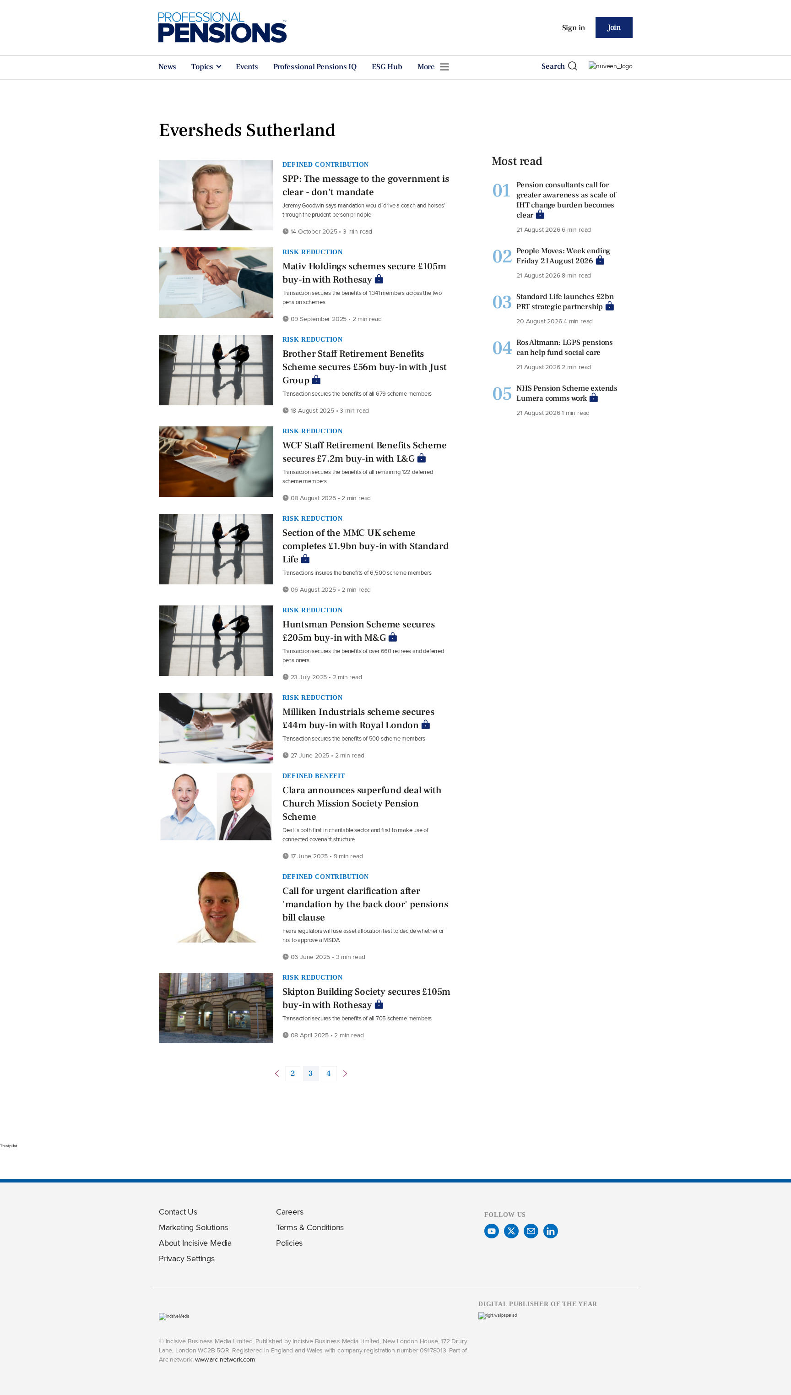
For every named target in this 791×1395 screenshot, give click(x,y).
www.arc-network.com (225, 1359)
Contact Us (178, 1211)
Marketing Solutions (193, 1227)
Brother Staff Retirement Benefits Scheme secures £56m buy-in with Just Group (364, 367)
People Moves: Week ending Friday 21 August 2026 (563, 256)
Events (247, 67)
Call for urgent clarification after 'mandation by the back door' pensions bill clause (365, 904)
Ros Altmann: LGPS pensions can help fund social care (564, 348)
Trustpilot (8, 1146)
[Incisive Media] (174, 1316)
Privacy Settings (187, 1258)
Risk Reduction (312, 252)
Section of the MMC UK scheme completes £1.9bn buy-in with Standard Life (365, 546)
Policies (289, 1242)
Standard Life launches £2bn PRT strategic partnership (565, 302)
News (167, 67)
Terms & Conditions (310, 1227)
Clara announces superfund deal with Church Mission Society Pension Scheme (362, 803)
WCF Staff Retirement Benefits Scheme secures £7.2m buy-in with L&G (364, 452)
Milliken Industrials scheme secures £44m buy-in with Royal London (358, 718)
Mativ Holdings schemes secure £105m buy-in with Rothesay (364, 273)
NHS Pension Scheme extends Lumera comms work (567, 393)
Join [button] (614, 27)
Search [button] (553, 66)
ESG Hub (387, 67)
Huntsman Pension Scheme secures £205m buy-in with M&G (358, 631)
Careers (289, 1211)
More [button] (427, 67)
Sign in (573, 28)
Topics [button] (203, 67)
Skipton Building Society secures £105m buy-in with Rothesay (366, 998)
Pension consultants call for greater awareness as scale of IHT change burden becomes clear (565, 200)
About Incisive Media (195, 1242)
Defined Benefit (313, 775)
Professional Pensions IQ (315, 67)
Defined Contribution (325, 164)
